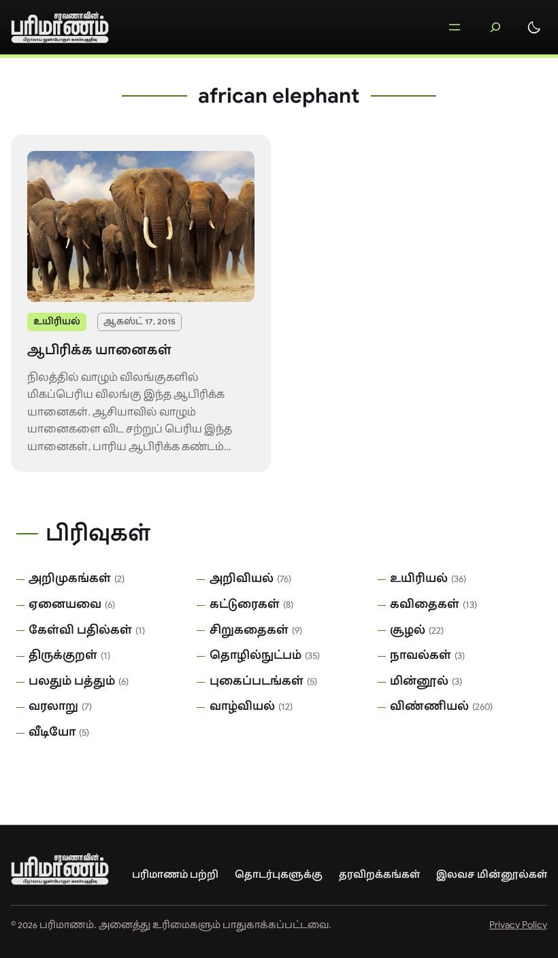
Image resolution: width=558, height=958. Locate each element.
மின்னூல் (419, 681)
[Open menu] (455, 27)
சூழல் (407, 630)
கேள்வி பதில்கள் (80, 630)
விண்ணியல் (429, 706)
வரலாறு (53, 706)
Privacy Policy (518, 925)
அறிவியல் (242, 578)
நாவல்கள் (420, 655)
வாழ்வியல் (242, 706)
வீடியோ (52, 732)
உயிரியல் (56, 321)
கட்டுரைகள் (245, 604)
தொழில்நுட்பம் (255, 655)
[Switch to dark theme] (534, 27)
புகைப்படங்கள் (256, 681)
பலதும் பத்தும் (72, 681)
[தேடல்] (495, 27)
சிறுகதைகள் (249, 630)
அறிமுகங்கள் (70, 578)
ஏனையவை (65, 604)
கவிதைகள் (424, 604)
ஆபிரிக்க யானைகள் (99, 350)
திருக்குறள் (63, 655)
